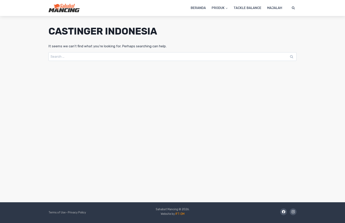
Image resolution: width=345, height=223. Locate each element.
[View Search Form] (293, 8)
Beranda (198, 8)
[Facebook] (283, 211)
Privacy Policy (77, 212)
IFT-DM (179, 214)
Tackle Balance (247, 8)
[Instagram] (293, 211)
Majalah (274, 8)
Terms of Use (57, 212)
